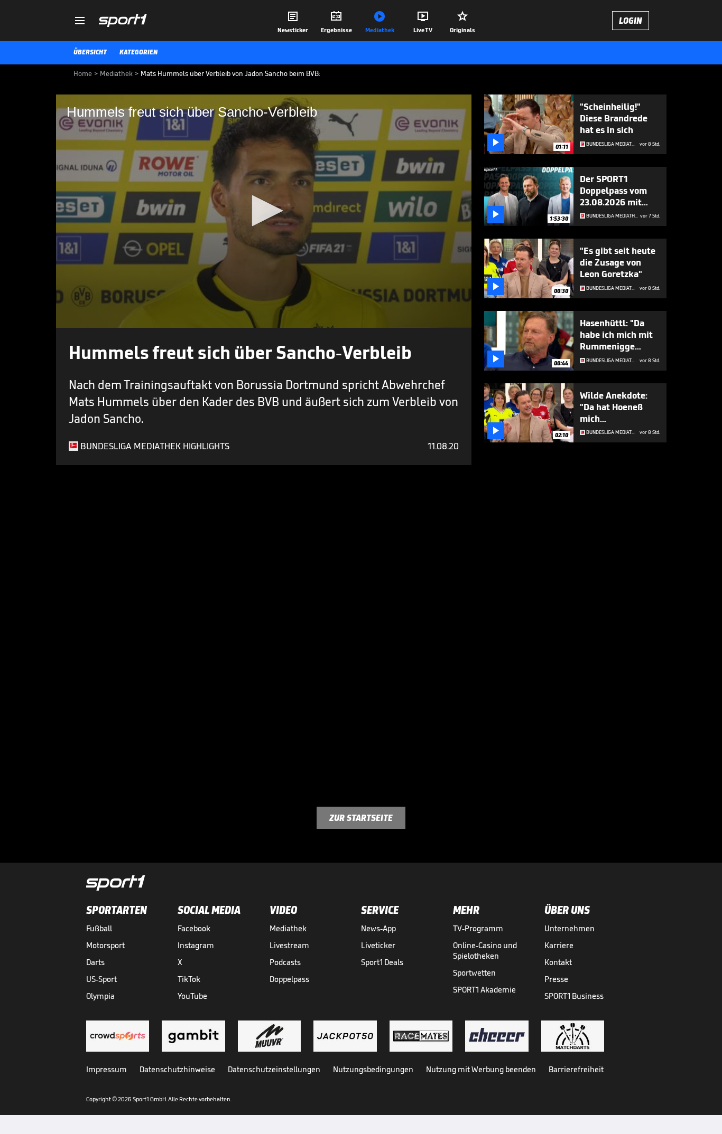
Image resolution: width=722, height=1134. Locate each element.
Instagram (196, 945)
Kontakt (558, 962)
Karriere (558, 945)
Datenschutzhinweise (177, 1069)
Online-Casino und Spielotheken (485, 950)
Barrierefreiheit (576, 1069)
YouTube (192, 996)
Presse (556, 979)
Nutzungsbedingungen (373, 1069)
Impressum (106, 1069)
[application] (263, 211)
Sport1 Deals (382, 962)
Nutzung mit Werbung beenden (481, 1069)
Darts (95, 962)
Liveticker (378, 945)
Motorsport (105, 945)
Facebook (194, 928)
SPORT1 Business (574, 996)
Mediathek (288, 928)
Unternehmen (569, 928)
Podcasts (285, 962)
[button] (263, 210)
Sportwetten (474, 973)
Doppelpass (289, 979)
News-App (378, 928)
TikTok (189, 979)
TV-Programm (478, 928)
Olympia (100, 996)
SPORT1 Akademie (484, 990)
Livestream (289, 945)
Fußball (99, 928)
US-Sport (101, 979)
